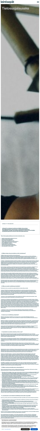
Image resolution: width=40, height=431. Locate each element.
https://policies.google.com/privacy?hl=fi (9, 360)
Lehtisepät (4, 223)
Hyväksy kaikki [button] (34, 429)
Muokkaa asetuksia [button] (25, 429)
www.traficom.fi (22, 387)
